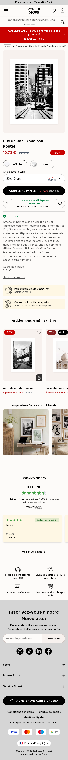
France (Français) (34, 743)
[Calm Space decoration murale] (26, 432)
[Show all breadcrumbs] (7, 46)
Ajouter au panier (34, 190)
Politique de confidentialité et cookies (34, 722)
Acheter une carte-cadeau (37, 700)
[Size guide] (8, 203)
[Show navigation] (6, 10)
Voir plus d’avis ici (34, 551)
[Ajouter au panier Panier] (39, 377)
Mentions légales (34, 717)
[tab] (53, 11)
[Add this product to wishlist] (60, 203)
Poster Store (42, 751)
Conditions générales (20, 712)
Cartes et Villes (25, 46)
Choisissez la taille (14, 171)
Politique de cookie (49, 712)
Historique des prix (14, 277)
